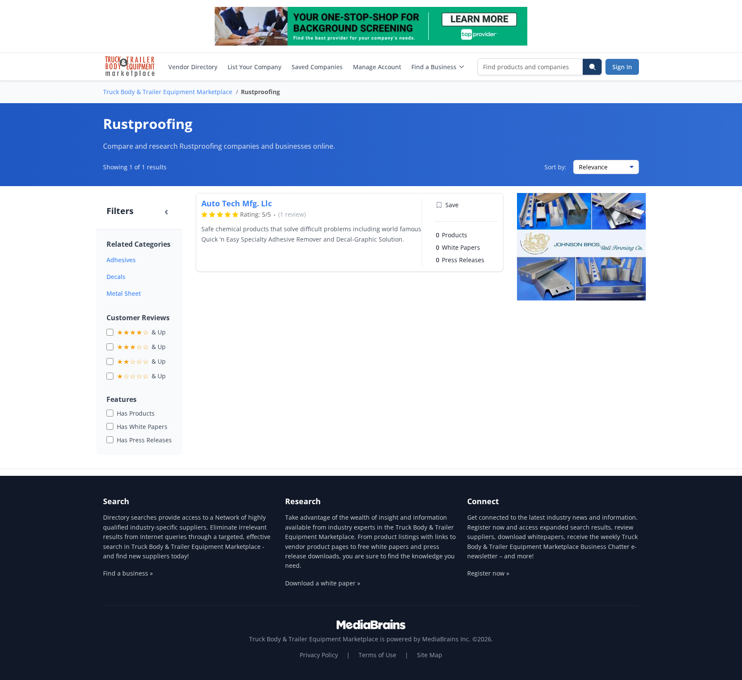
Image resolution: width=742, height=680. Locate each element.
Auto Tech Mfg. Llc (236, 203)
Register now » (488, 573)
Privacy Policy (319, 655)
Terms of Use (377, 655)
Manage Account (377, 67)
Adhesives (121, 260)
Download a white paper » (322, 583)
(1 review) (292, 214)
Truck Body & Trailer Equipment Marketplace (167, 92)
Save (452, 205)
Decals (115, 277)
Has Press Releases (144, 440)
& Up (141, 332)
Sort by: (555, 167)
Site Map (429, 655)
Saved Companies (317, 67)
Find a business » (128, 573)
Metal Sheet (123, 293)
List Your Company (254, 67)
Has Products (136, 413)
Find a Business (433, 67)
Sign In (622, 67)
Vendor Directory (192, 67)
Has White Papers (142, 427)
